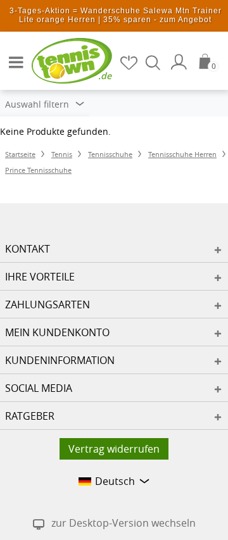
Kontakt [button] (27, 249)
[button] (12, 57)
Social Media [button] (38, 388)
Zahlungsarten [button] (47, 304)
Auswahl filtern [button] (38, 104)
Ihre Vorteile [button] (40, 277)
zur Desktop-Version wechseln (123, 523)
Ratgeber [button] (29, 416)
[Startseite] (63, 60)
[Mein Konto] (180, 62)
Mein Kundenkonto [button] (57, 332)
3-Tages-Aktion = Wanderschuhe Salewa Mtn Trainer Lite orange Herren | (116, 15)
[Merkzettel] (129, 62)
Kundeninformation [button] (60, 360)
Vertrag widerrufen (114, 449)
